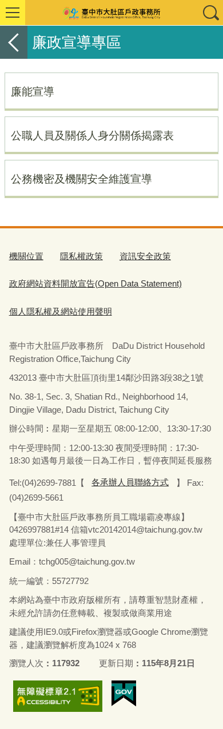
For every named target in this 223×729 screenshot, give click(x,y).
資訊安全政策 (145, 256)
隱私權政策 (81, 256)
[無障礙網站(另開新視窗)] (57, 696)
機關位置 (26, 256)
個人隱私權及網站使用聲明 (60, 311)
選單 (12, 12)
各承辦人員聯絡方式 (130, 482)
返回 (13, 42)
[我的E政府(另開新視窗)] (124, 693)
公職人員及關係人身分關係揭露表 (92, 135)
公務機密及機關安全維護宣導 (81, 178)
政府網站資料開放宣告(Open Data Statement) (95, 283)
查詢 (210, 12)
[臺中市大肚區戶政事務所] (111, 12)
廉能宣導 (32, 91)
